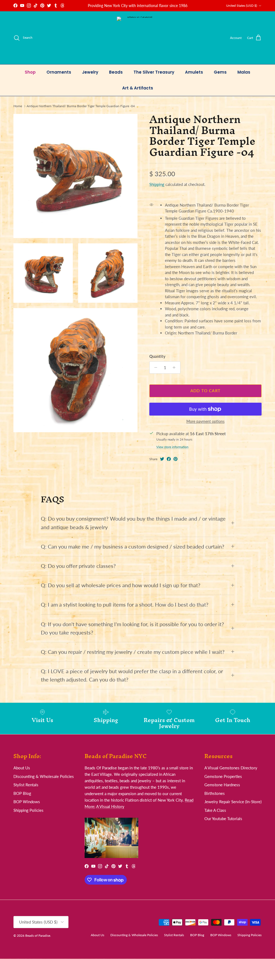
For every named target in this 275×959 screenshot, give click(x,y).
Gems (220, 72)
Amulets (194, 72)
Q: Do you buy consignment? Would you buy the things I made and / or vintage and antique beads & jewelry (133, 522)
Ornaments (58, 72)
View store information (172, 447)
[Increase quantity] (175, 367)
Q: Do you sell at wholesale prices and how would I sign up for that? (120, 585)
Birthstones (214, 793)
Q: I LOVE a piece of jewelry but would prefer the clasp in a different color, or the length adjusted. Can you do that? (132, 675)
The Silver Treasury (153, 72)
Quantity (157, 356)
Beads (116, 72)
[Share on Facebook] (169, 459)
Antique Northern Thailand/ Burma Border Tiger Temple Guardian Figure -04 (81, 106)
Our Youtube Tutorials (223, 818)
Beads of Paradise (37, 935)
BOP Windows (26, 801)
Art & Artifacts (137, 88)
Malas (243, 72)
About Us (21, 767)
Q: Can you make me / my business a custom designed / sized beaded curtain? (132, 546)
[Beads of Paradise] (137, 38)
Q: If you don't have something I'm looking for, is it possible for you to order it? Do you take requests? (132, 628)
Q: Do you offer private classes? (78, 566)
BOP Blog (22, 793)
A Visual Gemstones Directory (230, 767)
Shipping (156, 184)
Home (17, 106)
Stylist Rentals (25, 784)
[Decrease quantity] (154, 367)
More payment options (205, 421)
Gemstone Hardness (222, 784)
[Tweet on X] (162, 459)
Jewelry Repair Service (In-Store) (233, 801)
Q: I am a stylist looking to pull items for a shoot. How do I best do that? (124, 604)
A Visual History (110, 806)
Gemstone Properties (223, 776)
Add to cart (205, 390)
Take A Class (215, 810)
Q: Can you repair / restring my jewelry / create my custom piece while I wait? (133, 652)
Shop (30, 72)
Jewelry (90, 72)
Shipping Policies (28, 810)
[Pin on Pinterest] (175, 459)
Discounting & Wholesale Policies (43, 776)
